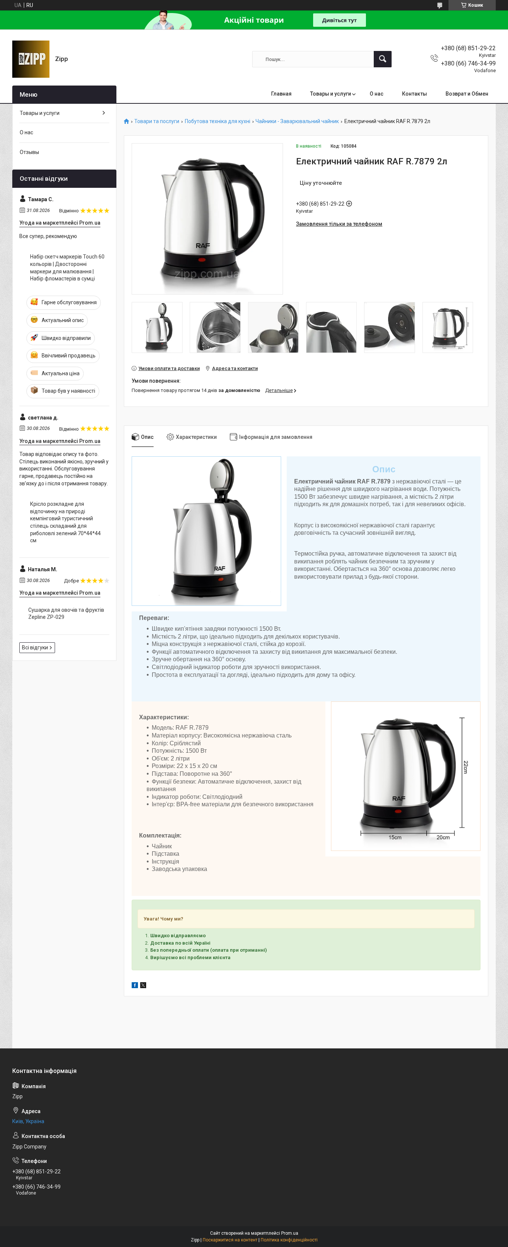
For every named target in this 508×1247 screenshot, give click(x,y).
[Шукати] (383, 59)
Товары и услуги (330, 94)
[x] (143, 986)
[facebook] (135, 986)
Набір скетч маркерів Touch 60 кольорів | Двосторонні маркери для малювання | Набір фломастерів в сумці (67, 268)
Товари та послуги (156, 121)
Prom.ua (289, 1233)
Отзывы (29, 152)
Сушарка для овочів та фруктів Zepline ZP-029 (66, 613)
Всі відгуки (35, 647)
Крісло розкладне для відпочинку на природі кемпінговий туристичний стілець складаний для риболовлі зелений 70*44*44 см (65, 522)
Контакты (414, 94)
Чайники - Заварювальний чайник (297, 121)
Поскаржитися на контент (230, 1240)
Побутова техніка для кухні (217, 121)
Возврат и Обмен (467, 94)
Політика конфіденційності (289, 1240)
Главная (281, 94)
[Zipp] (30, 59)
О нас (376, 94)
